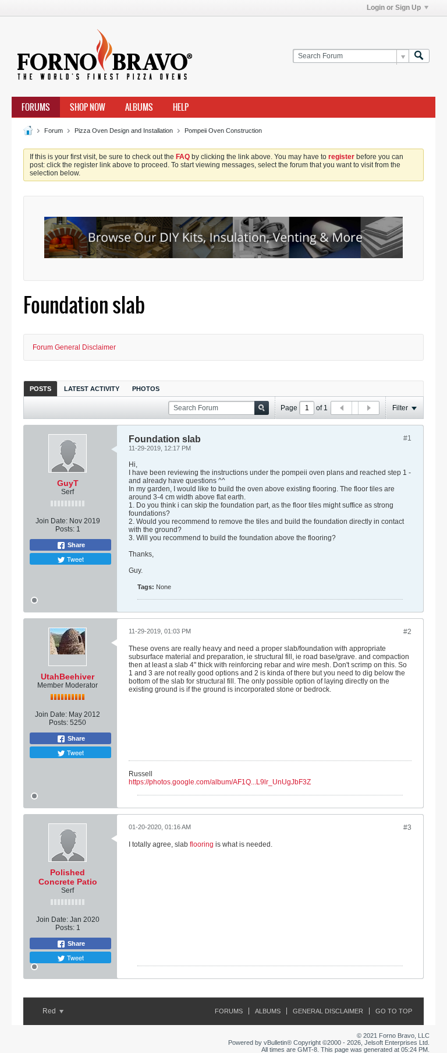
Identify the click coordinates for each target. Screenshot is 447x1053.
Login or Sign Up (394, 7)
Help (181, 107)
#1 (407, 438)
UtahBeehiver (67, 676)
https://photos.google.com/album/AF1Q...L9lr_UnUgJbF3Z (220, 782)
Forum (53, 130)
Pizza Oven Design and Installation (123, 130)
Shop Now (87, 107)
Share (75, 544)
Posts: (64, 529)
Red (50, 1011)
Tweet (74, 559)
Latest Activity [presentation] (91, 388)
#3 (407, 827)
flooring (202, 844)
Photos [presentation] (145, 388)
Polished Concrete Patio (67, 877)
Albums (139, 107)
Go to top (393, 1011)
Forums (36, 107)
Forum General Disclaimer (74, 347)
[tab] (40, 388)
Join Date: (52, 521)
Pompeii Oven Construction (223, 130)
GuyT (68, 483)
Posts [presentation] (40, 388)
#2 (407, 632)
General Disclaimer (328, 1011)
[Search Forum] (419, 56)
